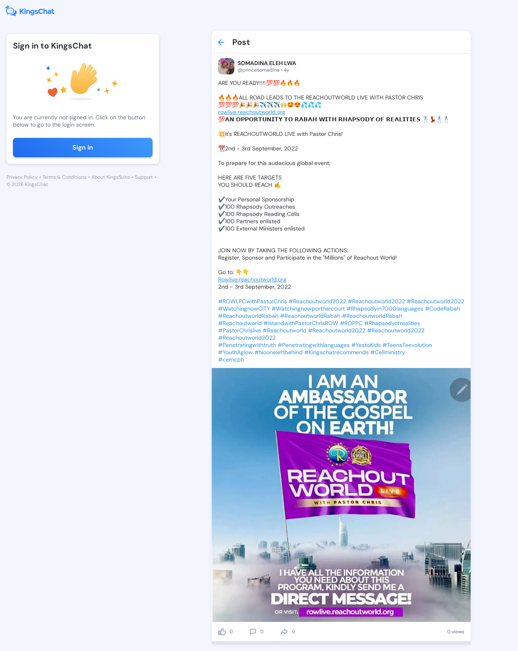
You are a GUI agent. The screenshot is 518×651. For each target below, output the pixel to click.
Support (144, 177)
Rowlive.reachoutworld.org (252, 279)
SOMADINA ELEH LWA (267, 63)
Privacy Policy (22, 177)
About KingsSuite (110, 177)
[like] (222, 632)
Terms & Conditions (64, 177)
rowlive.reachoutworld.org (251, 112)
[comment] (253, 632)
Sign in (82, 147)
